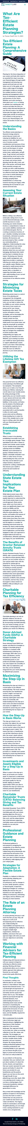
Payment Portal (22, 1)
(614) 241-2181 (6, 1)
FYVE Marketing (21, 1124)
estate (15, 102)
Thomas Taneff (9, 36)
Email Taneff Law (14, 1)
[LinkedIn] (17, 1119)
